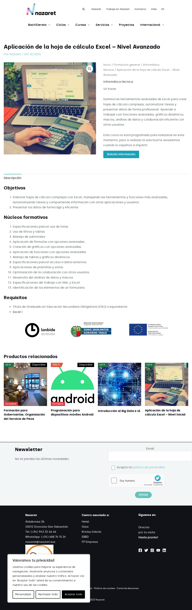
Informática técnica (118, 81)
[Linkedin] (164, 550)
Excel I (17, 312)
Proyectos (126, 25)
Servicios (102, 25)
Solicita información (121, 154)
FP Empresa (90, 542)
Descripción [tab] (12, 178)
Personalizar (23, 594)
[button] (83, 9)
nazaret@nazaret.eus (40, 542)
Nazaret (96, 9)
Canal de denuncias (128, 588)
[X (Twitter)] (146, 550)
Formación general (127, 64)
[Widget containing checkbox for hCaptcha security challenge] (136, 480)
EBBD (85, 536)
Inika (154, 9)
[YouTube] (158, 550)
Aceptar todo (73, 594)
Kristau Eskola (91, 531)
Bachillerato (37, 25)
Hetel (85, 521)
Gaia (85, 526)
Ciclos (61, 25)
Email (150, 448)
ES (162, 9)
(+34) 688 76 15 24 (53, 536)
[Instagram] (152, 550)
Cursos (80, 25)
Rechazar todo (48, 594)
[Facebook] (140, 550)
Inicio (107, 64)
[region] (49, 578)
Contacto (140, 9)
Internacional (150, 25)
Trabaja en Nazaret (118, 9)
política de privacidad (148, 467)
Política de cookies (104, 588)
